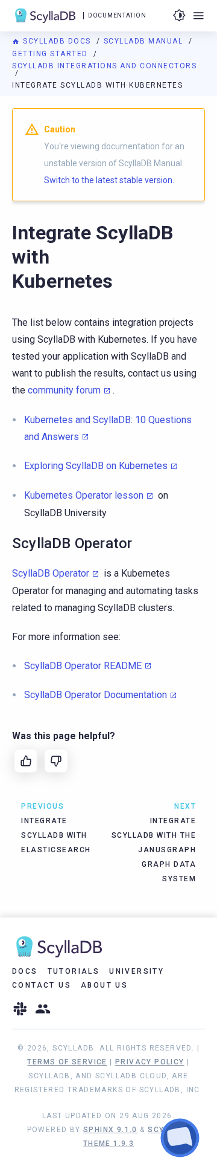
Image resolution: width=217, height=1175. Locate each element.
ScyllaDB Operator (50, 573)
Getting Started (51, 54)
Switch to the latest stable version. (109, 180)
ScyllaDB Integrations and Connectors (104, 66)
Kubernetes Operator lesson (83, 495)
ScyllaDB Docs (56, 41)
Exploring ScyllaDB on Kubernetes (96, 465)
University (136, 971)
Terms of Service (67, 1062)
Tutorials (74, 971)
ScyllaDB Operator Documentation (95, 695)
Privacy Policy (149, 1062)
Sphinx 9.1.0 (110, 1129)
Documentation (117, 15)
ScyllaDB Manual (145, 41)
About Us (104, 985)
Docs (25, 971)
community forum (64, 390)
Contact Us (41, 985)
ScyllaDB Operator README (83, 666)
